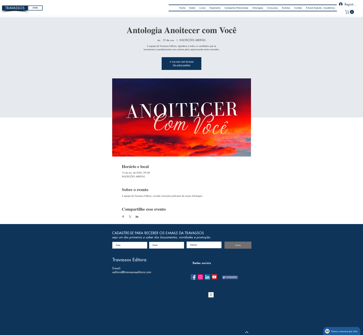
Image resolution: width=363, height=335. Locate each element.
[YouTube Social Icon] (214, 277)
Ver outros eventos (181, 65)
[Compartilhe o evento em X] (130, 216)
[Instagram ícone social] (200, 277)
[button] (350, 12)
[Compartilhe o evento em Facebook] (123, 216)
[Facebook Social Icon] (193, 277)
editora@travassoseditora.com (131, 272)
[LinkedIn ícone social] (207, 277)
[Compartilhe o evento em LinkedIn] (137, 216)
